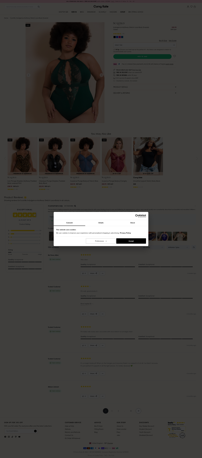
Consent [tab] (69, 223)
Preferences (99, 241)
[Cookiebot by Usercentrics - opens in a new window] (137, 215)
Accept (131, 241)
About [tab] (132, 223)
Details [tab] (101, 223)
